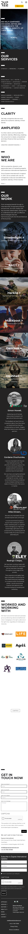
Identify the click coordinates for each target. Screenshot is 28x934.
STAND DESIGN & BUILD (7, 101)
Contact (3, 917)
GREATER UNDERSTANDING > (11, 145)
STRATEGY (4, 68)
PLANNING (21, 68)
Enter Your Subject (5, 795)
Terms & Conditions (14, 929)
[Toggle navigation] (25, 6)
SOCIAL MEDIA (5, 79)
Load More (15, 710)
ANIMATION (17, 84)
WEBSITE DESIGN (6, 81)
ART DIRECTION (21, 86)
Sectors (4, 907)
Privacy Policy (14, 926)
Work (2, 912)
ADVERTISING (16, 81)
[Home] (4, 4)
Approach (4, 902)
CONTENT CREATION (19, 88)
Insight (3, 914)
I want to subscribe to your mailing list (11, 873)
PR (12, 79)
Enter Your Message (5, 801)
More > (3, 183)
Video (13, 86)
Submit (24, 831)
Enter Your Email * (5, 789)
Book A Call (19, 6)
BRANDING (12, 68)
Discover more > (7, 34)
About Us (4, 909)
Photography (5, 86)
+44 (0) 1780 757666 (7, 849)
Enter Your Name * (5, 784)
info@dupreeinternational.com (10, 847)
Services (4, 904)
